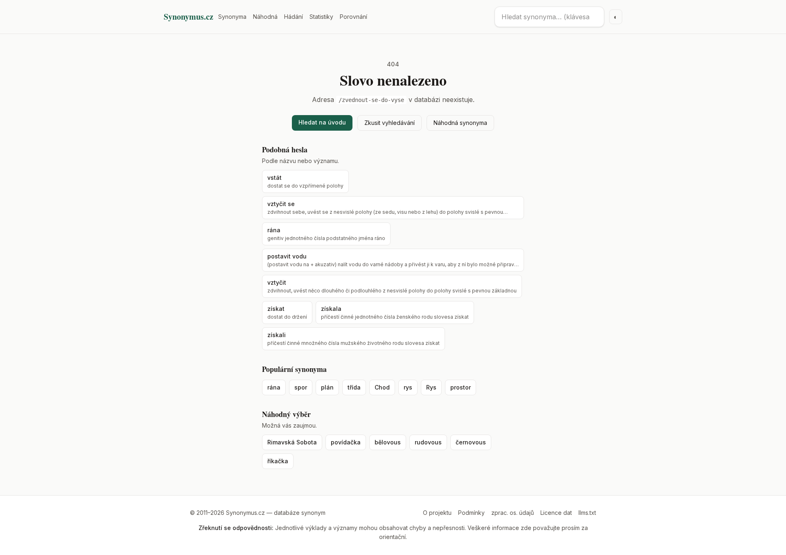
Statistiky (321, 16)
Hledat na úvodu (322, 122)
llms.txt (587, 512)
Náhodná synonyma (460, 122)
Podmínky (471, 512)
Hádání (293, 16)
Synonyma (232, 16)
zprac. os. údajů (512, 512)
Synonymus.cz (188, 17)
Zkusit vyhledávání (389, 122)
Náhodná (265, 16)
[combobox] (549, 17)
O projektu (437, 512)
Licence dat (556, 512)
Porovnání (353, 16)
